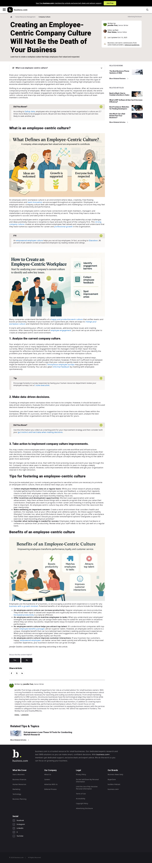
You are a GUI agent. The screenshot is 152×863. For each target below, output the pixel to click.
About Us (47, 774)
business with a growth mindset (23, 606)
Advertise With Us (51, 784)
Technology (17, 794)
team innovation (35, 202)
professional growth (63, 226)
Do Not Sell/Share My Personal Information (87, 780)
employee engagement (61, 330)
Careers (47, 779)
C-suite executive (41, 385)
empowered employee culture (29, 240)
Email (17, 715)
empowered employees (30, 640)
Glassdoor (93, 240)
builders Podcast (114, 784)
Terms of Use (81, 794)
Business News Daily (115, 774)
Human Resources (19, 784)
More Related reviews (117, 78)
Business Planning (19, 799)
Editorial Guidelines (132, 45)
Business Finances (19, 779)
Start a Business (19, 774)
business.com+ (103, 754)
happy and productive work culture (67, 319)
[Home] (17, 10)
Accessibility (80, 798)
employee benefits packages (32, 629)
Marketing (16, 789)
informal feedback (61, 367)
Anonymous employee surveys (61, 364)
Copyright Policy (82, 803)
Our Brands (113, 770)
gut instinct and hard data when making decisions (40, 432)
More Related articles (117, 122)
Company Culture (44, 17)
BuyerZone (112, 779)
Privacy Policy (81, 774)
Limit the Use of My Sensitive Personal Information (86, 787)
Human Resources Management (25, 17)
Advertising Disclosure (84, 808)
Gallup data (30, 111)
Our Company (50, 770)
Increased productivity (24, 615)
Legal (78, 770)
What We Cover (20, 770)
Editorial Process (50, 789)
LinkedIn (25, 715)
